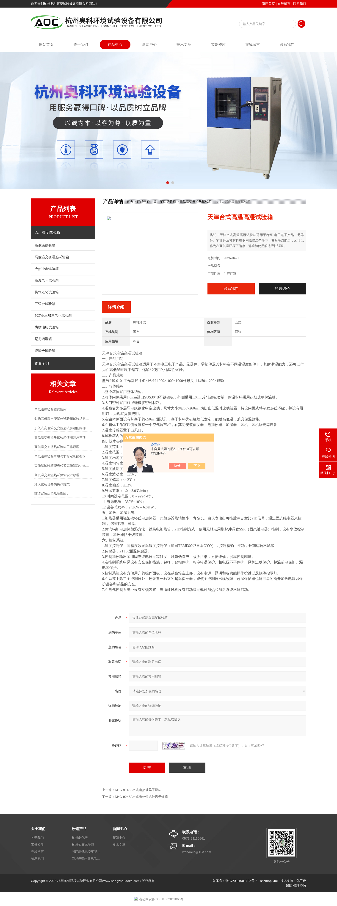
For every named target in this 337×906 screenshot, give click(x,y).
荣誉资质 (218, 45)
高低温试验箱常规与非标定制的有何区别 (63, 456)
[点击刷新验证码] (173, 746)
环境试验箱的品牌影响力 (52, 494)
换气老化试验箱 (47, 292)
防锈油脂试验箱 (47, 327)
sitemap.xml (269, 881)
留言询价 (282, 289)
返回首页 (268, 3)
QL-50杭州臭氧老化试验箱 (87, 858)
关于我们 (80, 45)
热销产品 (79, 829)
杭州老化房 (80, 838)
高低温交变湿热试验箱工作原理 (56, 447)
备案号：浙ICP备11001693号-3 (235, 881)
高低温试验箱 (45, 245)
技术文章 (184, 45)
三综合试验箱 (45, 304)
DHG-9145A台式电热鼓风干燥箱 (138, 790)
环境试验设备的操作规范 (52, 484)
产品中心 (115, 45)
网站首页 (46, 45)
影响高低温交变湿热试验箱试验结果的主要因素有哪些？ (63, 418)
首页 (130, 201)
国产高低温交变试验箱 (87, 851)
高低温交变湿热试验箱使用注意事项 (60, 437)
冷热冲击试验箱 (47, 269)
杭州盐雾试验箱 (83, 844)
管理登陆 (299, 885)
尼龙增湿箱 (43, 339)
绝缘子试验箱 (45, 350)
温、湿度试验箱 (164, 201)
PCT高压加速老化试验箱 (53, 315)
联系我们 (299, 3)
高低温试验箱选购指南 (50, 409)
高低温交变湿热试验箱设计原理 (56, 475)
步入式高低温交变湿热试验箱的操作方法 (63, 428)
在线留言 (284, 3)
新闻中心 (149, 45)
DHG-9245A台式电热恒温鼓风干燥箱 (141, 797)
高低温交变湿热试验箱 (52, 257)
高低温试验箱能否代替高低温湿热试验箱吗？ (63, 465)
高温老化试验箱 (47, 280)
